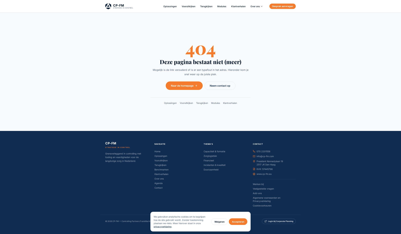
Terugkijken (206, 6)
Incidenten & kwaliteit (215, 165)
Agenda (158, 183)
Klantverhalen (238, 6)
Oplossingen (170, 6)
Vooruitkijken (188, 6)
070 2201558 (263, 151)
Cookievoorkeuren (262, 205)
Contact (158, 187)
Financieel (209, 160)
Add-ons (257, 193)
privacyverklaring (163, 226)
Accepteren (238, 221)
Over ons (255, 6)
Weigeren (219, 221)
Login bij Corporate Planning (280, 221)
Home (157, 151)
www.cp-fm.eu (264, 174)
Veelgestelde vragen (263, 188)
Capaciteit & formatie (214, 151)
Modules (221, 6)
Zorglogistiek (210, 156)
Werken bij (258, 184)
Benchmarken (161, 169)
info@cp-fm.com (265, 156)
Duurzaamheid (211, 169)
